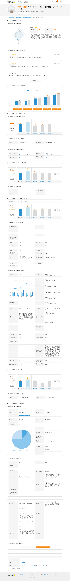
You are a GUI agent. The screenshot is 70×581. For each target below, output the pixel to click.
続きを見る (35, 80)
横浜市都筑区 (28, 217)
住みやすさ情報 (18, 17)
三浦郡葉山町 (28, 388)
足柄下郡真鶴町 (27, 181)
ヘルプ (20, 577)
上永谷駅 (33, 565)
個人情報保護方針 (45, 574)
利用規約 (31, 574)
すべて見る (34, 59)
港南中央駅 (24, 565)
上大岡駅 (23, 562)
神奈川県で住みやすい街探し (27, 17)
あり (19, 157)
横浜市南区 (35, 133)
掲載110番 (55, 574)
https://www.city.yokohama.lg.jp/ (24, 415)
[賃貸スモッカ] (11, 2)
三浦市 (28, 133)
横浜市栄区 (50, 133)
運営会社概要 (21, 574)
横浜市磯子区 (42, 133)
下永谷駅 (44, 565)
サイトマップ (32, 577)
